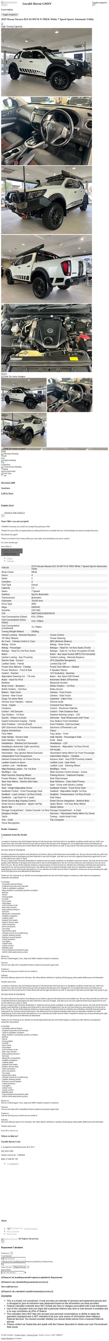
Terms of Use (32, 1335)
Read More (5, 1130)
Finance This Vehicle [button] (14, 513)
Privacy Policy (20, 1335)
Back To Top (12, 1234)
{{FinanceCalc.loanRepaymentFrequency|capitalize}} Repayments (27, 1261)
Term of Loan (6, 1267)
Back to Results (10, 553)
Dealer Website (7, 1338)
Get (12, 1164)
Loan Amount (6, 1256)
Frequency (5, 1253)
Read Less (14, 1130)
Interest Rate (6, 1270)
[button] (54, 1296)
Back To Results (13, 1231)
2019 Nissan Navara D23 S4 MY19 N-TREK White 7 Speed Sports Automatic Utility (47, 19)
